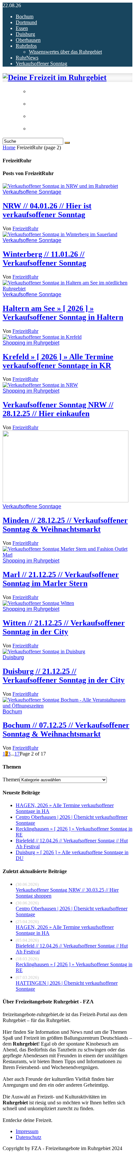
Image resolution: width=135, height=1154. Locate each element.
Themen (11, 779)
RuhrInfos (26, 46)
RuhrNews (27, 57)
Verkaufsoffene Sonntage (32, 192)
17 (17, 753)
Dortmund (26, 22)
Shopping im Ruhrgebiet (31, 343)
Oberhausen (28, 40)
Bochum (24, 16)
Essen (22, 28)
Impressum (27, 1131)
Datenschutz (28, 1137)
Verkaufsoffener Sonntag (41, 63)
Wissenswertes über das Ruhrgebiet (65, 52)
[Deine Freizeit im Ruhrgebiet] (54, 77)
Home (9, 147)
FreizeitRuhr (25, 228)
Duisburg (25, 34)
